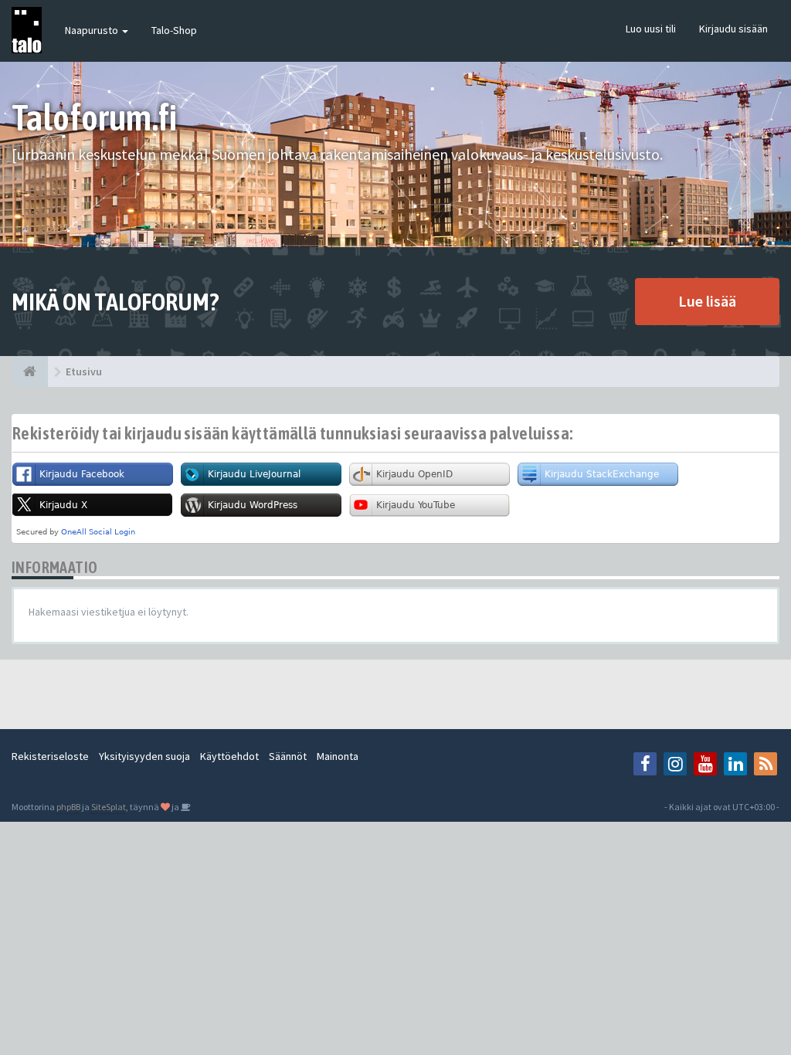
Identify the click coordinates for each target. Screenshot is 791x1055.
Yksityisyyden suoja (144, 756)
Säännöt (288, 756)
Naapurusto (93, 30)
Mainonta (337, 756)
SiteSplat (108, 806)
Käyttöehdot (229, 756)
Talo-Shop (174, 30)
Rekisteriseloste (50, 756)
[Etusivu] (30, 371)
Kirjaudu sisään (733, 29)
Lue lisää (707, 300)
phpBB (68, 806)
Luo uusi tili (651, 29)
